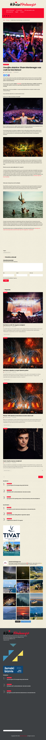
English (16, 11)
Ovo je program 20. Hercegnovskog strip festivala (17, 485)
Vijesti (5, 292)
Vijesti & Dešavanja (10, 10)
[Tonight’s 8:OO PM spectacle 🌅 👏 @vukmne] (23, 613)
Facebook (19, 83)
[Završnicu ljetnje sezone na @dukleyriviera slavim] (23, 586)
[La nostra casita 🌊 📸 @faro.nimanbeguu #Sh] (9, 586)
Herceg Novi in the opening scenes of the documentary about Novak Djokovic (23, 498)
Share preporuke (9, 11)
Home (4, 20)
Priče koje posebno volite (29, 10)
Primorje (9, 507)
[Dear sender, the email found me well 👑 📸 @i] (9, 613)
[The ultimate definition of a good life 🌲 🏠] (36, 613)
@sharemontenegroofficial (8, 730)
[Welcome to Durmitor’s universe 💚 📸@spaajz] (36, 572)
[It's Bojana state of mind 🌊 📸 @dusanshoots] (36, 599)
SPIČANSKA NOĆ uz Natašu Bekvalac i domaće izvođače (19, 492)
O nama (22, 11)
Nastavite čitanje (7, 334)
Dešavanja (7, 20)
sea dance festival (7, 252)
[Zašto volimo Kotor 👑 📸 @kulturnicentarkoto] (9, 599)
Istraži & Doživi (19, 10)
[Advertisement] (23, 240)
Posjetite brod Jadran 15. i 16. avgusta (15, 520)
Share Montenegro (23, 735)
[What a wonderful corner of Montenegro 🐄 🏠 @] (36, 586)
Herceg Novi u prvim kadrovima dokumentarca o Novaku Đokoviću (21, 509)
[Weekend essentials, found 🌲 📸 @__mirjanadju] (23, 599)
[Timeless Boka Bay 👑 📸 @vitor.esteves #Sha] (23, 572)
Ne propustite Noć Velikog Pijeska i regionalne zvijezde (18, 514)
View (22, 307)
